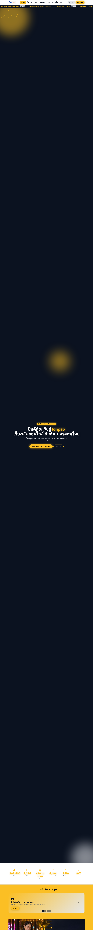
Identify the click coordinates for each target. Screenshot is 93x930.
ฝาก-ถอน (42, 2)
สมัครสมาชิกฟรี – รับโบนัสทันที (41, 446)
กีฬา (65, 2)
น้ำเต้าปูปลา (30, 2)
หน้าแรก (23, 2)
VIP (61, 2)
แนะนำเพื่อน (55, 2)
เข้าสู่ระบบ (71, 2)
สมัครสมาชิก (80, 2)
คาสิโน (36, 2)
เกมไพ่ (48, 2)
